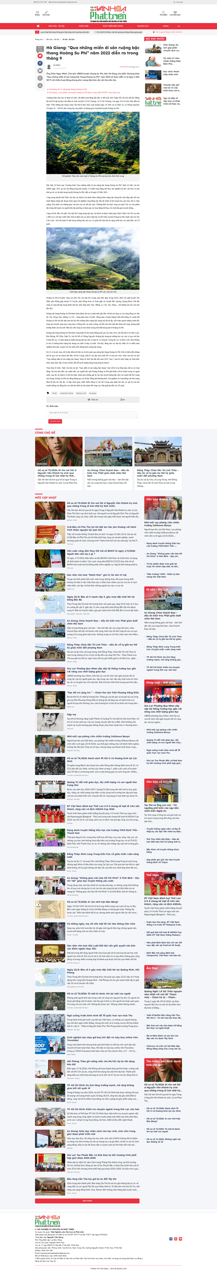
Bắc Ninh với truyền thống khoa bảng (163, 850)
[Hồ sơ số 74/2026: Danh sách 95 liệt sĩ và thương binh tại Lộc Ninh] (50, 766)
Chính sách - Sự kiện (73, 1078)
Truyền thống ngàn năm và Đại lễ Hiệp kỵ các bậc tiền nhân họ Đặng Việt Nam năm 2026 (164, 830)
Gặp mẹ (71, 714)
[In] (40, 78)
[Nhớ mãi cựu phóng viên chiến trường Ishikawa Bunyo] (50, 744)
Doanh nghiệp (71, 1054)
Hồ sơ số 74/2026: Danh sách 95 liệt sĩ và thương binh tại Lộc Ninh (164, 1109)
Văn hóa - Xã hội (42, 464)
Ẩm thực (152, 968)
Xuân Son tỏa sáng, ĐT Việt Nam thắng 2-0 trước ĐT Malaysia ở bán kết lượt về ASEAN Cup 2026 (164, 923)
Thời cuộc (70, 544)
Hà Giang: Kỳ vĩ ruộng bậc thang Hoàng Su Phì (68, 89)
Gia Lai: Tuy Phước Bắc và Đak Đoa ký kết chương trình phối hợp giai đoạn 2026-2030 (164, 761)
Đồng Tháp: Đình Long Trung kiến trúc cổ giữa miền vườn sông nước (164, 648)
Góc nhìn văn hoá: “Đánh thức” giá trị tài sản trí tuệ (97, 574)
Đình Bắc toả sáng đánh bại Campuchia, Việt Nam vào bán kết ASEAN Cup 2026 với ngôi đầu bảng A (164, 954)
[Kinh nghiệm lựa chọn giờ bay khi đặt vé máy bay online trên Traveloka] (50, 1045)
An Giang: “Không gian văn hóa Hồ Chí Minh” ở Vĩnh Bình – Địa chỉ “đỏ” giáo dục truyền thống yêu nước (103, 879)
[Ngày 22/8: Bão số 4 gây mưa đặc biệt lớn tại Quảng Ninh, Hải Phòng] (50, 977)
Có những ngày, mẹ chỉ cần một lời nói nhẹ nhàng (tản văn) (101, 923)
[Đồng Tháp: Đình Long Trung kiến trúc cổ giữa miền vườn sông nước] (50, 862)
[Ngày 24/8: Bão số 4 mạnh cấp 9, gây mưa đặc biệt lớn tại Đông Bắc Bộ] (50, 604)
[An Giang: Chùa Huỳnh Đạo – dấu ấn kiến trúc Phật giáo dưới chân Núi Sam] (108, 451)
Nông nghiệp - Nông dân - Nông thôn (78, 614)
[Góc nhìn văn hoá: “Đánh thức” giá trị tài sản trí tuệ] (50, 582)
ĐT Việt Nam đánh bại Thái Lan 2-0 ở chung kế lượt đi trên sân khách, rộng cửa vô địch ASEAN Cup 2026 (103, 807)
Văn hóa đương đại (72, 847)
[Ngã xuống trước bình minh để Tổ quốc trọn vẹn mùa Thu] (50, 1023)
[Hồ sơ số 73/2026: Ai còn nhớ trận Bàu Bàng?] (50, 909)
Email (37, 15)
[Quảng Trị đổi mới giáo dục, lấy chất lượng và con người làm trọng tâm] (50, 790)
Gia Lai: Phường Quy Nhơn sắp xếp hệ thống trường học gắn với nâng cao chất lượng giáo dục (101, 670)
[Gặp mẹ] (50, 722)
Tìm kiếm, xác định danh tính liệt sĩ (77, 775)
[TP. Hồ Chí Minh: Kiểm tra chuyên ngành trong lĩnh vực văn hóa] (50, 1117)
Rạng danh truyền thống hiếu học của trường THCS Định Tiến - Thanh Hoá (163, 544)
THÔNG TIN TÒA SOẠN (99, 1269)
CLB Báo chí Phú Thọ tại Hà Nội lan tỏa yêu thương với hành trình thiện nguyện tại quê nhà (101, 528)
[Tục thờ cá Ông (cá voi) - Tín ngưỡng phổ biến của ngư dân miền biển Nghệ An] (163, 790)
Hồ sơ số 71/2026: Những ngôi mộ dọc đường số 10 (164, 1140)
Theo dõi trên (124, 67)
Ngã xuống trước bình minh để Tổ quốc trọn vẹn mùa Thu (99, 1015)
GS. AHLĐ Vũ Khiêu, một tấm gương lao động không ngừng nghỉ (85, 32)
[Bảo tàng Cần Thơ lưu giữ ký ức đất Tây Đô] (50, 1186)
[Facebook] (170, 1238)
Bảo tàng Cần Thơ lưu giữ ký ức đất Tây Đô (91, 1178)
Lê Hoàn (56, 65)
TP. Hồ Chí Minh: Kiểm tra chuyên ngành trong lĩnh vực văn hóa (103, 1109)
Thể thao (69, 823)
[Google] (175, 1238)
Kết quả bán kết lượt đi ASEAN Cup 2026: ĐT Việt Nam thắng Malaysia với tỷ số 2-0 (164, 933)
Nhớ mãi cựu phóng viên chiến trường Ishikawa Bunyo (98, 736)
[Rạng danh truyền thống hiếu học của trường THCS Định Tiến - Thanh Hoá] (50, 838)
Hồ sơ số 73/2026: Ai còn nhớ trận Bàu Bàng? (92, 901)
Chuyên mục (175, 15)
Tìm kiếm (163, 15)
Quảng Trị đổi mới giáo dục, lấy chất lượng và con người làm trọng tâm (164, 741)
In (124, 400)
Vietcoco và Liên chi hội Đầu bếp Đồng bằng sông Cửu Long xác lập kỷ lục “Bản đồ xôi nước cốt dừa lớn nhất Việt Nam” (164, 1047)
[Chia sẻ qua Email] (40, 70)
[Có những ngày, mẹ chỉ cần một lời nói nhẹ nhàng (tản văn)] (50, 931)
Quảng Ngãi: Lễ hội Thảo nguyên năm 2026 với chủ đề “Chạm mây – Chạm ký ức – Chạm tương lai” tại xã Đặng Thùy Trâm (163, 997)
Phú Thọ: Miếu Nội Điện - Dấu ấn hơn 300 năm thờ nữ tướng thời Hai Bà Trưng (164, 840)
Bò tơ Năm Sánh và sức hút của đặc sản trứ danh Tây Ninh (162, 1037)
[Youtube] (180, 1238)
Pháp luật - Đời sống (73, 750)
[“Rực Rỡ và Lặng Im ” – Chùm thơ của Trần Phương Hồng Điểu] (50, 700)
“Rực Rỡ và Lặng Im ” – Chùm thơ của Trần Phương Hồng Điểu (103, 692)
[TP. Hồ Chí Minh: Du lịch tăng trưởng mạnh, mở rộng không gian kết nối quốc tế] (50, 1093)
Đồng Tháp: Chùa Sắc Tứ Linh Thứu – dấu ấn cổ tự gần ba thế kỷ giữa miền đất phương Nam (158, 473)
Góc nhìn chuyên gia (73, 963)
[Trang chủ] (38, 26)
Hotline (46, 15)
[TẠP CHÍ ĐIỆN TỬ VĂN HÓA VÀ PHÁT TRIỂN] (108, 14)
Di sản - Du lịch (71, 871)
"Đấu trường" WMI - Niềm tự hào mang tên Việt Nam (163, 575)
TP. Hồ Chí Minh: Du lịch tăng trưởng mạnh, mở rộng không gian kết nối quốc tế (164, 658)
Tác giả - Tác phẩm (72, 935)
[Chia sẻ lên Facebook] (40, 63)
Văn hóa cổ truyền (159, 781)
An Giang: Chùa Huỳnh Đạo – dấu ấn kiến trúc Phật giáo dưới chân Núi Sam (108, 473)
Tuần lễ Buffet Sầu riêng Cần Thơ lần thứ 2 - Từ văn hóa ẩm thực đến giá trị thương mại (164, 1016)
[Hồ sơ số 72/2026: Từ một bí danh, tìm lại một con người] (50, 1001)
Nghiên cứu (70, 589)
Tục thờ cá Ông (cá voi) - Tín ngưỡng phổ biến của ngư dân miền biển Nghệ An (161, 808)
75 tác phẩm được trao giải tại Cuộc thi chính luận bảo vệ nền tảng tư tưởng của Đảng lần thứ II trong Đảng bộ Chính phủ (164, 565)
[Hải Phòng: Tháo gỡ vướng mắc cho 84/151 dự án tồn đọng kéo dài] (50, 1069)
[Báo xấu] (40, 85)
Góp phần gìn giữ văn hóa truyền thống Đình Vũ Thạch (163, 861)
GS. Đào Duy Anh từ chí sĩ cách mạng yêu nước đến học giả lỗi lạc (139, 32)
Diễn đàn (69, 1148)
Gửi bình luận (55, 421)
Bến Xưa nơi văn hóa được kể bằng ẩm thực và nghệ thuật (164, 1026)
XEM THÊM (87, 1201)
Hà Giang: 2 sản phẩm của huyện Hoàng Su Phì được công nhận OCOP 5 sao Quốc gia (84, 92)
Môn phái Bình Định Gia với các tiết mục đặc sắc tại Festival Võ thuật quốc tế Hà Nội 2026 (164, 944)
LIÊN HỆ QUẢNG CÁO (118, 1269)
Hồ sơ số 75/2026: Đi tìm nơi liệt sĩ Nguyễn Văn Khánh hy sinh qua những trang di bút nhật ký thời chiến (57, 473)
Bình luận (40, 49)
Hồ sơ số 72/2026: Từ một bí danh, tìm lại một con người (99, 993)
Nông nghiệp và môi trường (75, 986)
